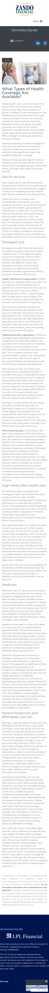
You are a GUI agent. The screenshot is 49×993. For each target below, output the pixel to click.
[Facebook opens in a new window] (45, 44)
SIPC (17, 950)
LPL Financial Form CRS (11, 929)
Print (7, 60)
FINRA (11, 950)
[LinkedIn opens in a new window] (38, 44)
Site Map (4, 981)
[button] (37, 21)
